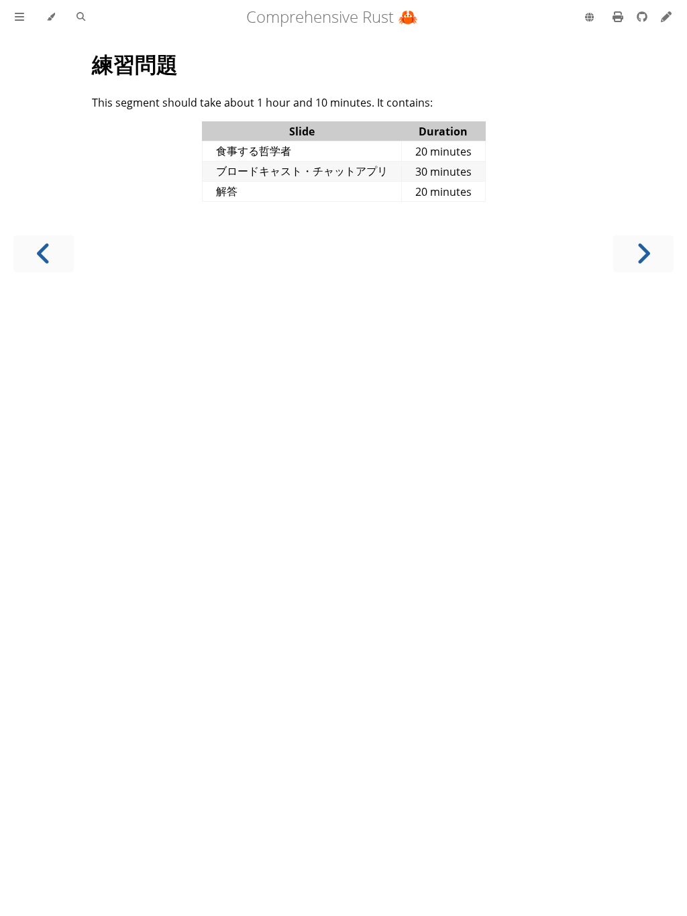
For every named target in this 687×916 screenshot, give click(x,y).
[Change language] (589, 18)
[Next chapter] (643, 253)
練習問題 (135, 64)
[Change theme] (51, 17)
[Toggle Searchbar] (81, 17)
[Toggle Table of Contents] (19, 17)
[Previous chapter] (43, 253)
